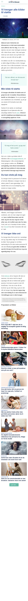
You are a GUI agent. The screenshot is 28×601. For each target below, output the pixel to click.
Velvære (3, 6)
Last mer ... (14, 485)
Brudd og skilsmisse (6, 433)
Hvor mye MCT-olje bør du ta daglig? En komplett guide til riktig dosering (13, 326)
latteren (7, 276)
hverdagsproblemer (16, 158)
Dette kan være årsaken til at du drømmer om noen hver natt (12, 458)
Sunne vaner (4, 323)
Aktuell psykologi (6, 366)
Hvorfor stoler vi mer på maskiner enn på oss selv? (13, 369)
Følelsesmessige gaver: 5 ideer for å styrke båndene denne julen (13, 348)
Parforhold (4, 410)
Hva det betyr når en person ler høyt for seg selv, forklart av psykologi (12, 391)
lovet (6, 227)
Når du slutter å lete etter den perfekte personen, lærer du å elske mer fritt (12, 414)
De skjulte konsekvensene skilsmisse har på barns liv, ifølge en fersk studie (13, 437)
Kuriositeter (4, 476)
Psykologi (4, 456)
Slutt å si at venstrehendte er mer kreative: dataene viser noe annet (13, 479)
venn (18, 113)
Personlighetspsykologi (8, 387)
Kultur (3, 345)
